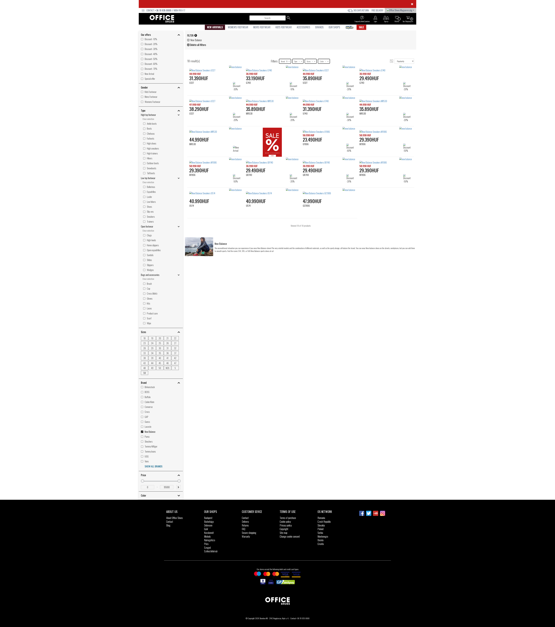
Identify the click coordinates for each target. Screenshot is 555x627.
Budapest (208, 518)
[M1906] (363, 132)
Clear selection (148, 118)
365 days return (361, 10)
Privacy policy (286, 525)
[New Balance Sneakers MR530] (215, 130)
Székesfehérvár (211, 551)
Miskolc (207, 536)
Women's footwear (238, 27)
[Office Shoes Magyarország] (400, 10)
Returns (245, 525)
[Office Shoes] (162, 19)
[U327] (192, 70)
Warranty (246, 536)
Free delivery (377, 10)
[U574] (192, 193)
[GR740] (250, 162)
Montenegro (323, 536)
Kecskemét (209, 533)
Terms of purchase (288, 518)
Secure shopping (249, 533)
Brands (319, 27)
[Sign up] (386, 17)
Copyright (284, 529)
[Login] (375, 17)
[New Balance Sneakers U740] (329, 99)
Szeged (207, 547)
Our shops (334, 27)
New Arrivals (215, 27)
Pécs (206, 544)
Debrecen (208, 525)
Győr (206, 529)
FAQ (243, 529)
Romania (321, 518)
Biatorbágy (209, 521)
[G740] (249, 70)
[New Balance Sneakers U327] (329, 68)
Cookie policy (285, 521)
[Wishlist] (397, 17)
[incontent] (272, 143)
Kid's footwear (283, 27)
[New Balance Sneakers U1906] (329, 130)
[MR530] (250, 101)
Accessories (303, 27)
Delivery (245, 521)
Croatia (321, 544)
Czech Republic (324, 521)
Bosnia (320, 540)
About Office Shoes (174, 518)
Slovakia (321, 525)
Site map (283, 533)
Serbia (320, 533)
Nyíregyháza (209, 540)
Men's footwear (261, 27)
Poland (320, 529)
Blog (168, 525)
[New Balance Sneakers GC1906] (329, 191)
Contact (169, 521)
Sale (361, 27)
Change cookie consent (290, 536)
